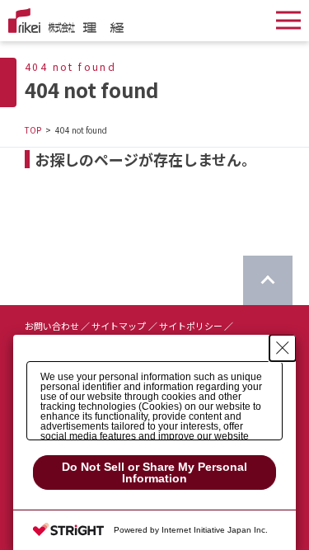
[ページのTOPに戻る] (268, 280)
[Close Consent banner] (282, 348)
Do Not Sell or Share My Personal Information (154, 472)
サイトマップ (118, 325)
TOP (33, 130)
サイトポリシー (190, 325)
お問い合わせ (52, 325)
